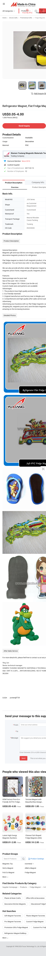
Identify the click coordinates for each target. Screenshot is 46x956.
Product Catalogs (37, 858)
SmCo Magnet (7, 868)
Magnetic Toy (7, 863)
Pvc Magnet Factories (12, 921)
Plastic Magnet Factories (35, 915)
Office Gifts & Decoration (35, 898)
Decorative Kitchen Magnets (15, 904)
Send (23, 758)
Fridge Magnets (40, 18)
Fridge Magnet (30, 872)
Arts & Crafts (13, 18)
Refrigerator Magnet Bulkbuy (15, 933)
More (4, 938)
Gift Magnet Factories (12, 915)
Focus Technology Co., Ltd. (31, 946)
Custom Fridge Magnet (35, 921)
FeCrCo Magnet (8, 872)
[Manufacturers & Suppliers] (23, 4)
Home (4, 18)
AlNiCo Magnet (30, 868)
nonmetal (28, 863)
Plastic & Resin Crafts (12, 898)
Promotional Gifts (26, 18)
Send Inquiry (24, 126)
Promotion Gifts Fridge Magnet (16, 927)
